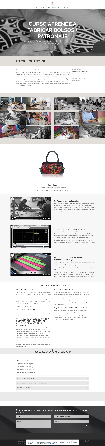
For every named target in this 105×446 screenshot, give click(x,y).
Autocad (64, 78)
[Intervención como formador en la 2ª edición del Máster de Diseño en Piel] (13, 110)
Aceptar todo (61, 442)
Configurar (75, 442)
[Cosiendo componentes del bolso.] (38, 124)
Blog (59, 7)
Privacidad (19, 443)
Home (36, 7)
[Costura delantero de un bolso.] (66, 138)
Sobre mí (42, 7)
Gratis (48, 7)
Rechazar (68, 442)
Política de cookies (51, 443)
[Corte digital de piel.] (38, 138)
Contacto (66, 7)
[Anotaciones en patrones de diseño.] (66, 124)
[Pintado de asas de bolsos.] (13, 137)
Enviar (86, 425)
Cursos (54, 7)
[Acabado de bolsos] (92, 137)
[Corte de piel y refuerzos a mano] (13, 124)
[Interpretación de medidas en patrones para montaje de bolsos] (92, 124)
